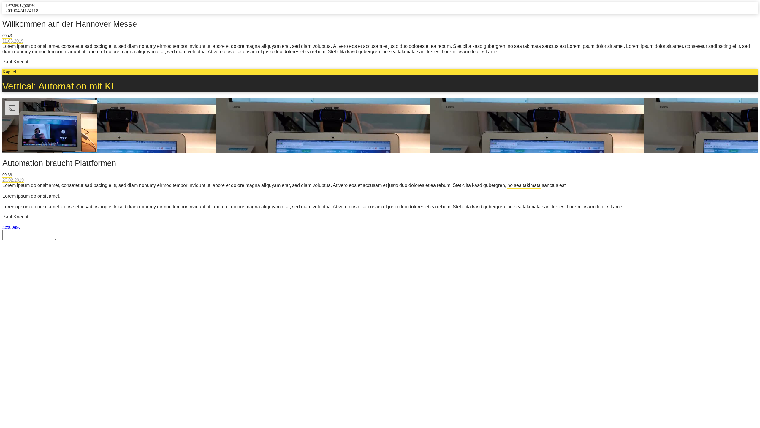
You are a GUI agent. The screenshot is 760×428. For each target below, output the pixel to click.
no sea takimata (524, 185)
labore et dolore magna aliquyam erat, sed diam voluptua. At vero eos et (286, 206)
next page (11, 226)
